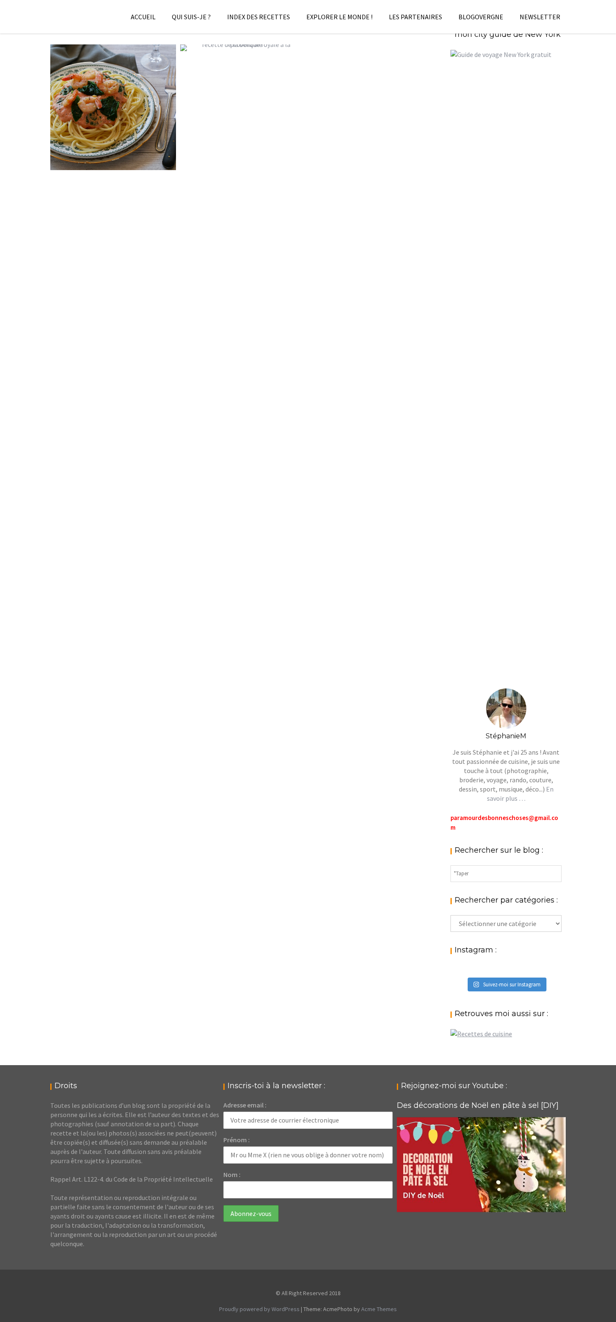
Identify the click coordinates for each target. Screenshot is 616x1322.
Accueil (143, 17)
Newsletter (540, 17)
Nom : (232, 1174)
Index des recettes (258, 17)
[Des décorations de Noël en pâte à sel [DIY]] (481, 1164)
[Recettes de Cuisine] (481, 1034)
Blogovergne (480, 17)
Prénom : (236, 1140)
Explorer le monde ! (339, 17)
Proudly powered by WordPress (259, 1309)
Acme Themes (379, 1309)
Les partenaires (415, 17)
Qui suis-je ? (191, 17)
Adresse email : (245, 1105)
